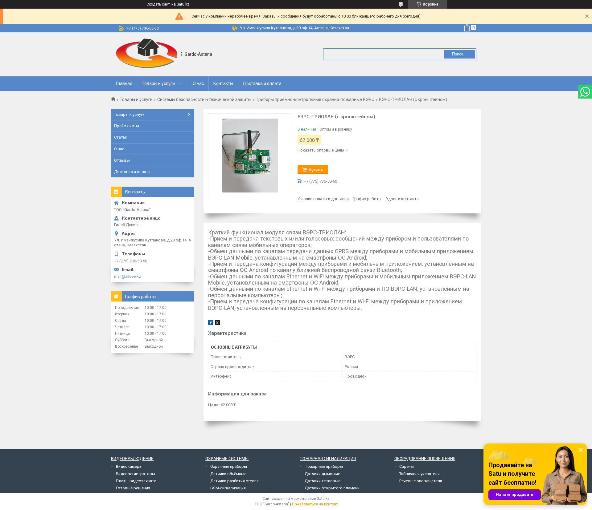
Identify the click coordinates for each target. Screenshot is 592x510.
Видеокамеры (129, 466)
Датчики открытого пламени (332, 488)
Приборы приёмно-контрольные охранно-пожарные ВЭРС (315, 99)
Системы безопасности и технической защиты (204, 99)
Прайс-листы (126, 125)
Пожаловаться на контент (315, 504)
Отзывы (122, 160)
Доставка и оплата (262, 83)
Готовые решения (133, 488)
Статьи (120, 137)
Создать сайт (158, 4)
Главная (124, 83)
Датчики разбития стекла (234, 481)
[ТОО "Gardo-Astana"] (146, 54)
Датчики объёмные (228, 474)
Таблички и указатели (419, 474)
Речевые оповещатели (420, 481)
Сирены (406, 466)
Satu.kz (323, 498)
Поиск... (459, 54)
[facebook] (210, 324)
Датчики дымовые (322, 474)
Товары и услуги (158, 83)
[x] (217, 324)
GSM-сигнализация (228, 488)
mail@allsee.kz (127, 276)
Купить (316, 169)
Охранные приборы (228, 466)
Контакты (223, 83)
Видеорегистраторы (135, 474)
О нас (198, 83)
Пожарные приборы (324, 466)
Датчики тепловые (322, 481)
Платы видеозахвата (136, 481)
